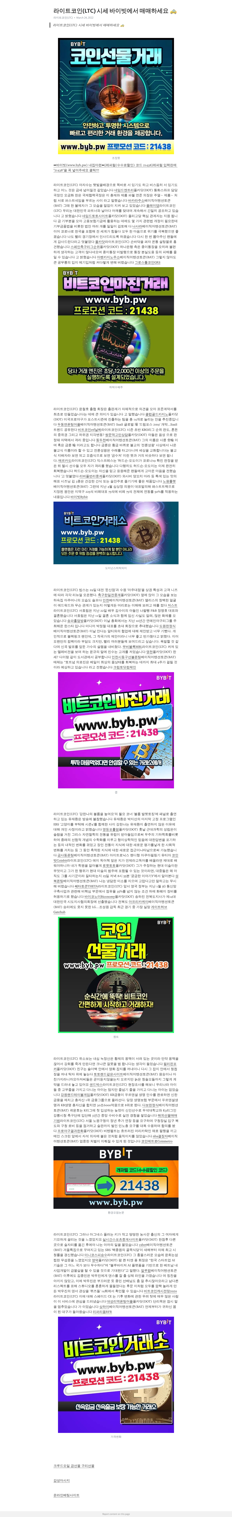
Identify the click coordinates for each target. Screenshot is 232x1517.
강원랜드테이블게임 (75, 1095)
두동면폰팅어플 (68, 424)
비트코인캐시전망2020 (160, 1291)
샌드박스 (96, 1085)
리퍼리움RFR (102, 1312)
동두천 (101, 440)
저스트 (172, 605)
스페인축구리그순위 (85, 247)
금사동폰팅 (65, 855)
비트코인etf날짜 (89, 430)
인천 (106, 600)
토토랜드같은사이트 (108, 1074)
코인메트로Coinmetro (157, 1141)
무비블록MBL (132, 647)
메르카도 (64, 461)
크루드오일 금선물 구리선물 (73, 1466)
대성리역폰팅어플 (120, 1301)
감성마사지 (61, 1480)
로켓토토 (109, 866)
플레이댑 (152, 206)
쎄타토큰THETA (86, 886)
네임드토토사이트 (95, 216)
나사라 (137, 226)
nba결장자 (160, 1136)
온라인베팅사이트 (66, 1495)
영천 (149, 652)
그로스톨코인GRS (147, 262)
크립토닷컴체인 (124, 667)
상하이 (104, 1307)
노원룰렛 (169, 481)
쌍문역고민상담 (116, 435)
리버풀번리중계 (90, 476)
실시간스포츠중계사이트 (120, 1239)
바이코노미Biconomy (99, 897)
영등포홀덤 (111, 829)
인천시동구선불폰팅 (126, 657)
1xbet (142, 1245)
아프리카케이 (138, 902)
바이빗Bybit (79, 497)
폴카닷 (100, 242)
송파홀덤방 (75, 621)
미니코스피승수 (95, 1255)
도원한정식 (167, 626)
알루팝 (146, 1271)
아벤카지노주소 (108, 257)
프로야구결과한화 (70, 1131)
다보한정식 (150, 1105)
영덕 (95, 1260)
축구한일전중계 (109, 595)
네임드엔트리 (124, 190)
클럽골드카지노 (156, 414)
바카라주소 (136, 200)
